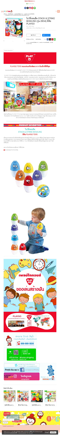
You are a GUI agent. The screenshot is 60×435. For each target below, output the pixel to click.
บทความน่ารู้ (19, 422)
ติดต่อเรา (19, 420)
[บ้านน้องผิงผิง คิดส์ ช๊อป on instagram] (30, 376)
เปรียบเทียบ (39, 39)
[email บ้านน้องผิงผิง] (30, 364)
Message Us (47, 35)
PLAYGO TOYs (29, 43)
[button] (56, 11)
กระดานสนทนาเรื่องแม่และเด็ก (23, 418)
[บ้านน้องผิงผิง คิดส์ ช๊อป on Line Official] (20, 355)
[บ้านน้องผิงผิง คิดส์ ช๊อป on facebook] (30, 369)
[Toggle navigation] (58, 11)
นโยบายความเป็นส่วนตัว (22, 432)
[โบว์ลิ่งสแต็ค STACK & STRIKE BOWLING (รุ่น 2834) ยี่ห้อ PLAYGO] (14, 28)
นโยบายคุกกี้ (31, 432)
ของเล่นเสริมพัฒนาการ (34, 42)
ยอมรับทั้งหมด (53, 432)
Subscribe (5, 422)
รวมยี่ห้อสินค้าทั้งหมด (21, 416)
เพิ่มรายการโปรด (30, 39)
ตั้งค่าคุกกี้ (47, 432)
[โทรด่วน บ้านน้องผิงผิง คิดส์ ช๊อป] (20, 340)
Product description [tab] (8, 50)
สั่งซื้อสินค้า (34, 35)
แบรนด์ (51, 42)
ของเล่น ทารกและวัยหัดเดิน (44, 42)
